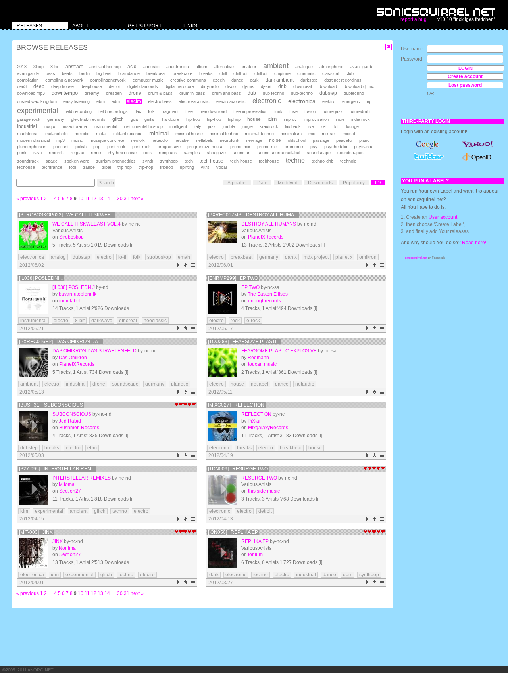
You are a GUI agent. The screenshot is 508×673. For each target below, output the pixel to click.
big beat (104, 73)
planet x (343, 257)
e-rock (253, 320)
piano (364, 140)
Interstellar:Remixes (81, 478)
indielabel (70, 301)
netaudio (160, 140)
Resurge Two (259, 478)
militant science (127, 133)
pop (96, 146)
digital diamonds (142, 86)
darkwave (101, 320)
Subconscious (71, 414)
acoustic (151, 66)
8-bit (54, 66)
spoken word (76, 161)
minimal (159, 133)
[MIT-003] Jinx (36, 532)
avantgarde (28, 73)
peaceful (344, 140)
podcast (61, 146)
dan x (291, 257)
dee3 (22, 86)
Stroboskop (71, 237)
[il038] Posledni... (41, 278)
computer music (148, 80)
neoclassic (155, 320)
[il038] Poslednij (73, 287)
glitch (118, 119)
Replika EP (255, 541)
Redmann (258, 357)
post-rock (141, 146)
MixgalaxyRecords (268, 427)
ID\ (378, 182)
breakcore (182, 73)
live (311, 126)
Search (106, 182)
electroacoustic (231, 101)
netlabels (204, 140)
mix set (329, 133)
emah (184, 257)
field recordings (113, 111)
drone (135, 93)
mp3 (60, 140)
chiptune (282, 73)
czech (219, 80)
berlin (84, 73)
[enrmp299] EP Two (233, 278)
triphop (166, 167)
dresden (114, 93)
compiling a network (64, 80)
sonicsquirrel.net (416, 258)
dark (254, 80)
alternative (224, 66)
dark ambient (280, 80)
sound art (242, 152)
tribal (106, 167)
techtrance (52, 167)
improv (290, 119)
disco (230, 86)
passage (321, 140)
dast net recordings (343, 80)
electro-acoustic (194, 101)
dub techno (273, 93)
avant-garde (361, 66)
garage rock (28, 119)
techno (295, 160)
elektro (328, 101)
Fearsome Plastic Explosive (279, 351)
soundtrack (28, 161)
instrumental (105, 126)
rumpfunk (168, 152)
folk (151, 111)
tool (72, 167)
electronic (266, 101)
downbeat (302, 86)
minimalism (291, 133)
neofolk (138, 140)
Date (262, 182)
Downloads (320, 182)
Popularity (354, 182)
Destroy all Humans (268, 224)
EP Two (250, 287)
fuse (293, 111)
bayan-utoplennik (77, 294)
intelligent (178, 126)
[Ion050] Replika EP (233, 532)
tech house (211, 160)
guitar (149, 119)
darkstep (309, 80)
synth (147, 161)
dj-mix (248, 86)
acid (132, 66)
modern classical (33, 140)
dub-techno (302, 93)
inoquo (50, 126)
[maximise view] (389, 47)
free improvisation (250, 111)
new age (254, 140)
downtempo (65, 93)
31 (126, 198)
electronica (302, 101)
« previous (27, 198)
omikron (368, 257)
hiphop (234, 119)
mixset (349, 133)
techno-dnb (322, 161)
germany (55, 119)
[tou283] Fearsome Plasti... (244, 341)
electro (134, 101)
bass (50, 73)
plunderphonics (31, 146)
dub (252, 93)
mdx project (316, 257)
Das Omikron (73, 357)
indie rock (360, 119)
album (201, 66)
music (77, 140)
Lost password (465, 85)
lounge (352, 126)
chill (223, 73)
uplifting (187, 167)
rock (147, 152)
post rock (116, 146)
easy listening (77, 101)
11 (87, 198)
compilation (27, 80)
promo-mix (267, 146)
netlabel (182, 140)
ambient (276, 66)
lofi (336, 126)
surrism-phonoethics (116, 161)
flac (138, 111)
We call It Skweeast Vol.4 (86, 224)
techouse (26, 167)
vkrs (205, 167)
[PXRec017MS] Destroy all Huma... (253, 215)
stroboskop (159, 257)
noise (275, 140)
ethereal (128, 320)
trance (89, 167)
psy (314, 146)
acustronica (177, 66)
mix (311, 133)
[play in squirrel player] (33, 235)
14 (107, 198)
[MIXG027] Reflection (236, 405)
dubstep (328, 93)
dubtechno (354, 93)
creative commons (188, 80)
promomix (294, 146)
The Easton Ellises (268, 294)
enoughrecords (264, 301)
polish (81, 146)
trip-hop (146, 167)
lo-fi (324, 126)
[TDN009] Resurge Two (238, 469)
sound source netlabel (279, 152)
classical (330, 73)
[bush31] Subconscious (51, 405)
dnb (282, 86)
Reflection (256, 414)
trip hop (124, 167)
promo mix (240, 146)
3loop (38, 66)
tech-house (241, 161)
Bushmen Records (79, 427)
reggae (77, 152)
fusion (310, 111)
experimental (37, 111)
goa (134, 119)
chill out (240, 73)
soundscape (319, 152)
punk (22, 152)
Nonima (67, 548)
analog (58, 257)
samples (192, 152)
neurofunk (229, 140)
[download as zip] (186, 265)
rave (37, 152)
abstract (74, 66)
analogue (304, 66)
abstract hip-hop (105, 66)
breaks (206, 73)
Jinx (57, 541)
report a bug (413, 19)
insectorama (75, 126)
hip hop (193, 119)
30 (120, 198)
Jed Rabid (70, 421)
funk (278, 111)
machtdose (27, 133)
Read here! (474, 242)
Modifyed (288, 182)
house (254, 119)
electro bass (160, 101)
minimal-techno (259, 133)
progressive (169, 146)
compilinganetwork (108, 80)
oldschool (297, 140)
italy (197, 126)
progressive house (205, 146)
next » (137, 198)
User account (443, 217)
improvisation (316, 119)
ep (369, 101)
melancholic (56, 133)
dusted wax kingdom (37, 101)
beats (67, 73)
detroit (115, 86)
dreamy (92, 93)
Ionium (255, 554)
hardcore (170, 119)
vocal (221, 167)
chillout (260, 73)
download (328, 86)
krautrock (269, 126)
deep (38, 86)
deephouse (91, 86)
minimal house (189, 133)
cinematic (306, 73)
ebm (100, 101)
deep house (62, 86)
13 (100, 198)
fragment (170, 111)
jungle (247, 126)
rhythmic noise (122, 152)
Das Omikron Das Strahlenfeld (94, 351)
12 (93, 198)
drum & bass (160, 93)
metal (101, 133)
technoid (348, 161)
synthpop (169, 161)
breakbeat (156, 73)
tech (189, 161)
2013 (22, 66)
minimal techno (224, 133)
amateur (248, 66)
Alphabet (237, 182)
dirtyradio (210, 86)
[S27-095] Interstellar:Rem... (57, 469)
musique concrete (107, 140)
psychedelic (335, 146)
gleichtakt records (88, 119)
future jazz (333, 111)
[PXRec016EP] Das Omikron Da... (60, 341)
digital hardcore (179, 86)
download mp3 (31, 93)
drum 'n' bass (192, 93)
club (350, 73)
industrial (27, 126)
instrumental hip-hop (143, 126)
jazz (212, 126)
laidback (293, 126)
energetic (351, 101)
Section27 (70, 491)
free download (213, 111)
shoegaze (216, 152)
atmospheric (331, 66)
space (52, 161)
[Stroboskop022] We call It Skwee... (66, 215)
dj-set (266, 86)
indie (340, 119)
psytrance (363, 146)
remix (96, 152)
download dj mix (359, 86)
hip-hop (214, 119)
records (56, 152)
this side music (264, 491)
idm (272, 119)
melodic (82, 133)
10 (80, 198)
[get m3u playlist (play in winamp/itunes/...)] (193, 265)
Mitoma (67, 484)
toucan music (262, 364)
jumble (229, 126)
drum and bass (226, 93)
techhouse (269, 161)
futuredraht (360, 111)
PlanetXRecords (265, 237)
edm (116, 101)
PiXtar (254, 421)
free (189, 111)
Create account (465, 76)
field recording (78, 111)
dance (237, 80)
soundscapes (350, 152)
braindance (129, 73)
